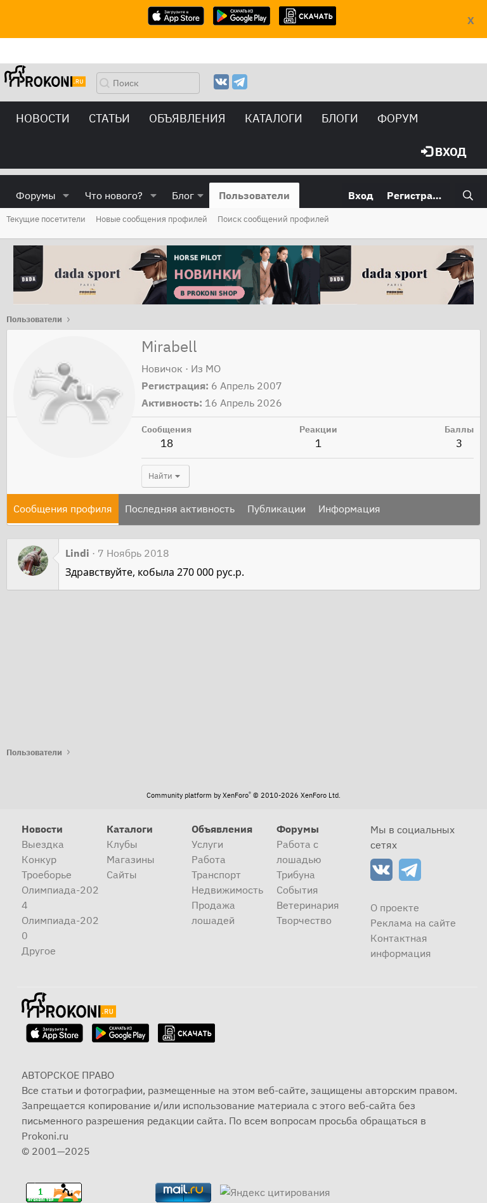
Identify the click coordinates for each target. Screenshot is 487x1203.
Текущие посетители (46, 219)
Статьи (109, 118)
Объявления (187, 118)
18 (166, 443)
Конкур (39, 859)
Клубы (122, 844)
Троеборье (47, 874)
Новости (43, 118)
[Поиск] (468, 195)
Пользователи (254, 195)
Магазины (131, 859)
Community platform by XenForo (243, 795)
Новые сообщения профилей (151, 219)
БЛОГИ (339, 118)
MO (213, 368)
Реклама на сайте (413, 922)
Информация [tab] (349, 508)
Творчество (304, 920)
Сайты (122, 874)
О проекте (394, 907)
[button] (66, 195)
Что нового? (114, 195)
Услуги (207, 844)
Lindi (77, 553)
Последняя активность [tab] (180, 508)
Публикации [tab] (276, 508)
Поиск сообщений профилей (273, 219)
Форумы (36, 195)
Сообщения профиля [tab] (62, 508)
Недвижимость (227, 889)
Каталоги (273, 118)
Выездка (43, 844)
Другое (39, 950)
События (297, 889)
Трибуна (295, 874)
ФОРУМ (398, 118)
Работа (209, 859)
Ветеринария (307, 905)
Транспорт (216, 874)
